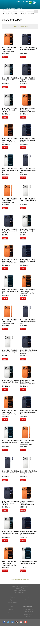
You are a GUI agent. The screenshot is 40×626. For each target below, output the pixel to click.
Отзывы (13, 8)
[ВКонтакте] (13, 623)
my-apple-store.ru (23, 587)
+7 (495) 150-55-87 (28, 609)
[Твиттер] (8, 623)
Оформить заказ (12, 602)
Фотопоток (28, 600)
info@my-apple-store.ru (28, 615)
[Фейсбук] (4, 623)
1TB (9, 13)
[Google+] (26, 623)
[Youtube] (21, 623)
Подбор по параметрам (20, 26)
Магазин (12, 597)
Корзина (12, 600)
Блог (12, 606)
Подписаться (12, 609)
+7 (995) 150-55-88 (28, 612)
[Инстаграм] (17, 623)
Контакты (19, 8)
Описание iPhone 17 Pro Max (20, 579)
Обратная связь (27, 606)
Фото (27, 597)
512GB (15, 13)
